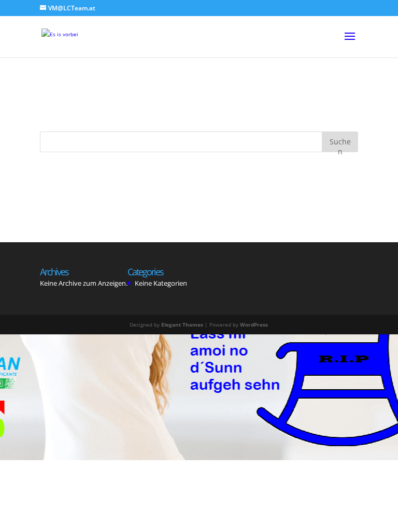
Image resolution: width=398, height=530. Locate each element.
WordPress (254, 324)
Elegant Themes (182, 324)
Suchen (340, 144)
